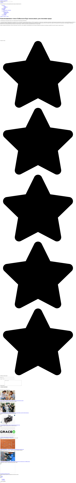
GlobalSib (1, 2)
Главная (3, 479)
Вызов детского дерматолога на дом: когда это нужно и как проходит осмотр (11, 400)
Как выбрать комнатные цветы (5, 473)
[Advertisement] (26, 33)
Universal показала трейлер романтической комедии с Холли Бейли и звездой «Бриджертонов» (14, 412)
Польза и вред (6, 11)
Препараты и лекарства (7, 10)
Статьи (5, 7)
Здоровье (3, 9)
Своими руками (6, 12)
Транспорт (5, 13)
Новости (3, 5)
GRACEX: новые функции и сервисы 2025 (6, 437)
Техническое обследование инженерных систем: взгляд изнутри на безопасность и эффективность (15, 461)
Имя (1, 377)
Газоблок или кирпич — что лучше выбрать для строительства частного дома (12, 449)
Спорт (5, 6)
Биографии (3, 8)
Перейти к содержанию (3, 0)
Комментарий (2, 385)
